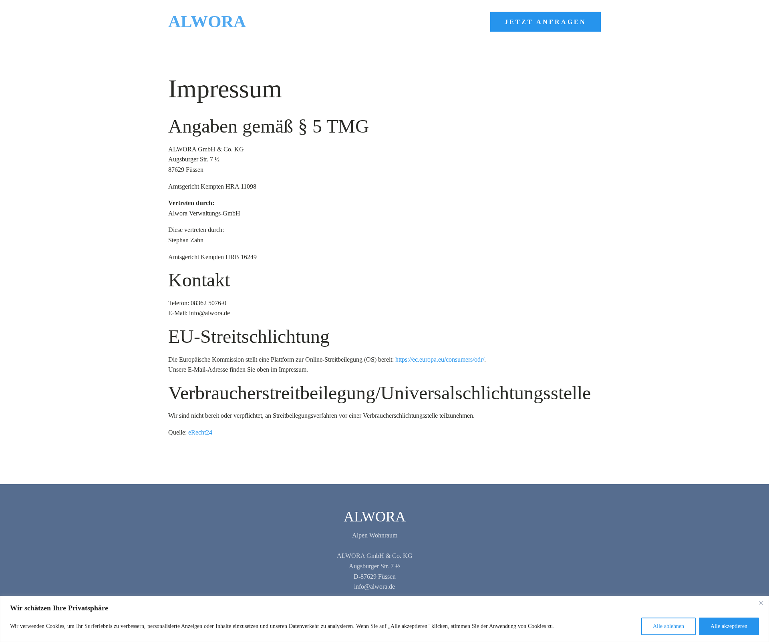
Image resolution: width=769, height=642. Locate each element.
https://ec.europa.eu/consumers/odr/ (439, 359)
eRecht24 (200, 432)
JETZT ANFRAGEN (545, 21)
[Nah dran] (760, 603)
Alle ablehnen (668, 626)
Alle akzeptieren (729, 626)
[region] (384, 619)
